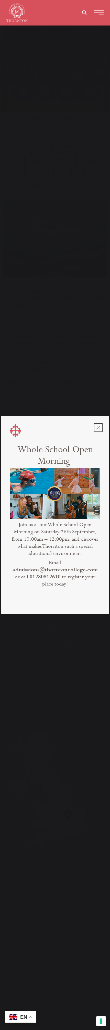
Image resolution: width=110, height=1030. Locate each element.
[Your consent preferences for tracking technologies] (101, 1021)
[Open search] (84, 12)
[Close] (98, 427)
